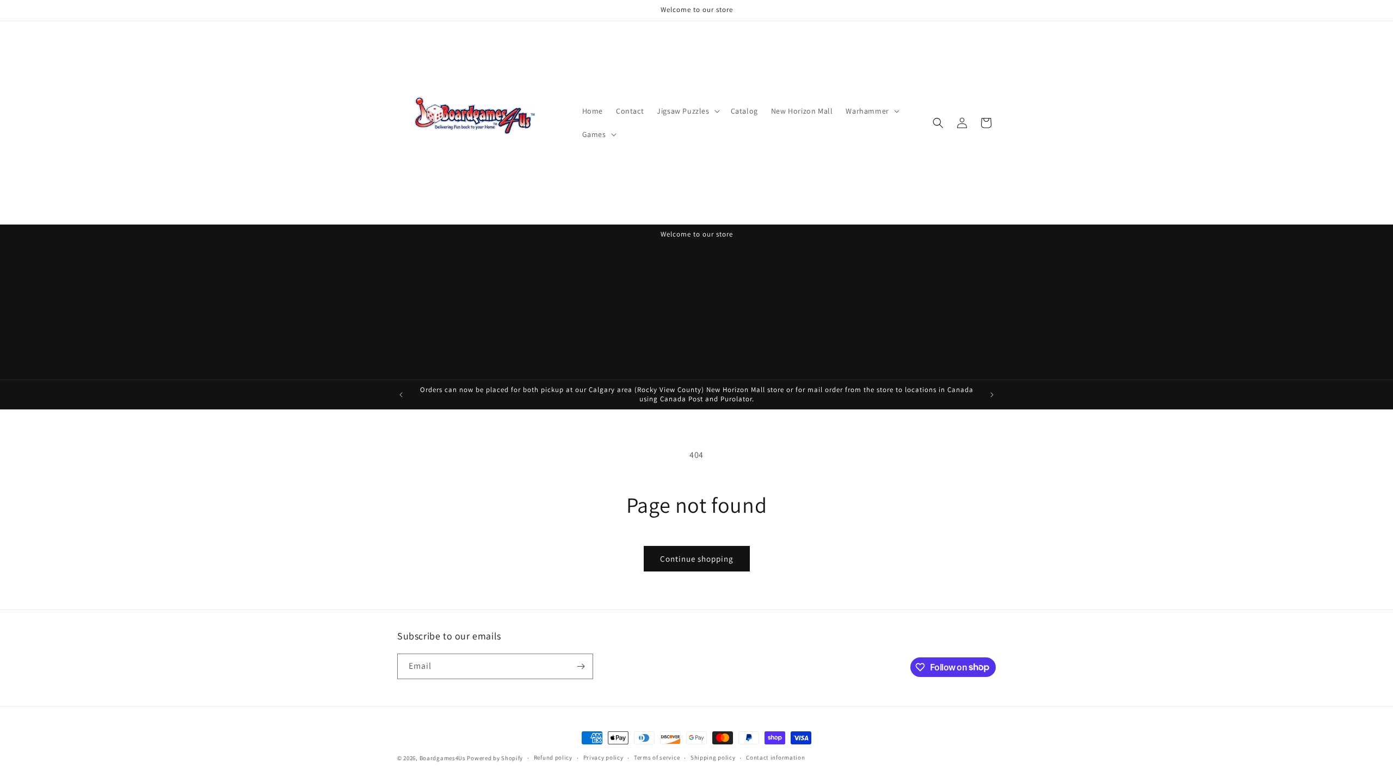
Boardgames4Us (443, 758)
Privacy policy (603, 757)
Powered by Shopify (495, 758)
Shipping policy (713, 757)
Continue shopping (697, 559)
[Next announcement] (992, 394)
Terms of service (657, 757)
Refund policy (553, 757)
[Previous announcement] (401, 394)
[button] (687, 111)
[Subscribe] (581, 666)
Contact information (775, 757)
